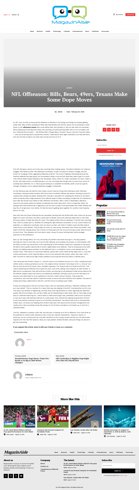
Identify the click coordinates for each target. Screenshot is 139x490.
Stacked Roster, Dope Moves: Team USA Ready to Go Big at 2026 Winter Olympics (32, 361)
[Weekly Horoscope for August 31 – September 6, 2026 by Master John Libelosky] (100, 238)
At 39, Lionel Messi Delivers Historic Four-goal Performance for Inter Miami (116, 213)
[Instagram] (11, 476)
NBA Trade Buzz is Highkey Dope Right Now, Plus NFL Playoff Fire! (72, 360)
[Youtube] (21, 476)
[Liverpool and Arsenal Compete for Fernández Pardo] (100, 222)
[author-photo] (5, 434)
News (65, 474)
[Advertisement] (52, 154)
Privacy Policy (118, 155)
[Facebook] (104, 130)
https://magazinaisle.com (33, 377)
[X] (109, 130)
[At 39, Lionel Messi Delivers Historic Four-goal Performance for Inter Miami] (100, 214)
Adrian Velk (43, 434)
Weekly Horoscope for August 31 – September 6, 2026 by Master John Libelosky (116, 238)
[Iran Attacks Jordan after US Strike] (100, 230)
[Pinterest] (113, 130)
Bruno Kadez (10, 434)
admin (60, 112)
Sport (70, 88)
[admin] (17, 375)
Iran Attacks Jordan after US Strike (83, 430)
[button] (16, 15)
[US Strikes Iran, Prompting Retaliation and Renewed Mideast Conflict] (100, 246)
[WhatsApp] (118, 130)
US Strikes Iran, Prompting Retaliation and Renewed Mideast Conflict (115, 246)
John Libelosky (111, 436)
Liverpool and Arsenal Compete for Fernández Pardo (114, 221)
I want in (110, 150)
